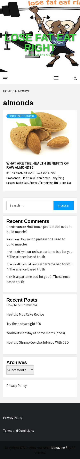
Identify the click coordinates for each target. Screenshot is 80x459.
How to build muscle (21, 305)
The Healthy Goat (22, 172)
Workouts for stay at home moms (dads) (35, 333)
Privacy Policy (16, 385)
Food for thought (21, 116)
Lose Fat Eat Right (40, 42)
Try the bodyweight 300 (23, 324)
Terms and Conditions (18, 430)
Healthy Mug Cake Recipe (25, 314)
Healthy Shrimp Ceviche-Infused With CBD (37, 342)
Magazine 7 (59, 447)
